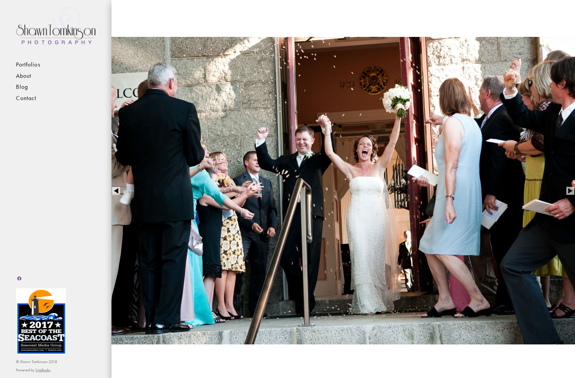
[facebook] (19, 278)
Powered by (33, 370)
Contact (26, 98)
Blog (22, 86)
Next (570, 190)
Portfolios (28, 64)
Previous (116, 190)
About (23, 75)
